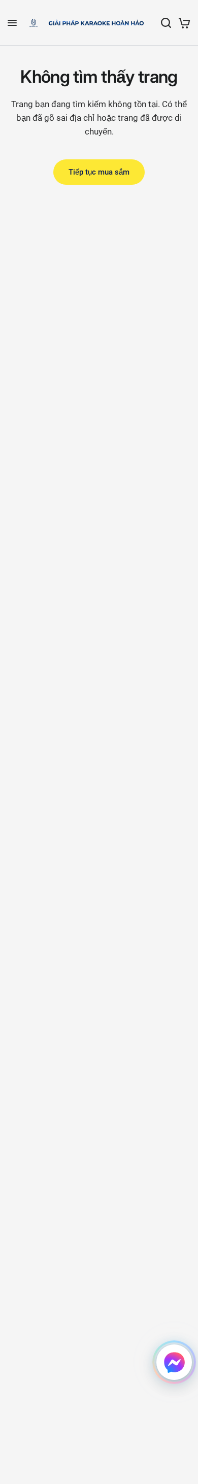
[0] (182, 23)
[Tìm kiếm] (166, 23)
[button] (174, 1362)
